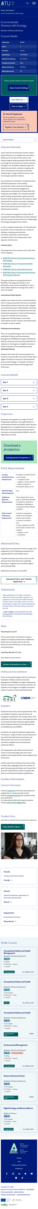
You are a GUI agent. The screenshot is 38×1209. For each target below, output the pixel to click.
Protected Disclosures (23, 1195)
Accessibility (30, 1189)
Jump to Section (8, 139)
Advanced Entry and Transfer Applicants (19, 580)
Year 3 (5, 398)
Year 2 (5, 390)
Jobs (19, 1161)
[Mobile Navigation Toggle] (34, 3)
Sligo (21, 63)
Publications (19, 1168)
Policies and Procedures (19, 1165)
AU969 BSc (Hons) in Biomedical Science (17, 269)
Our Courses (10, 10)
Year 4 (5, 406)
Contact (19, 1158)
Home (3, 10)
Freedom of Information (8, 1195)
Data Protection (19, 1192)
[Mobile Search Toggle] (27, 3)
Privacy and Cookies (7, 1192)
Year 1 (5, 382)
